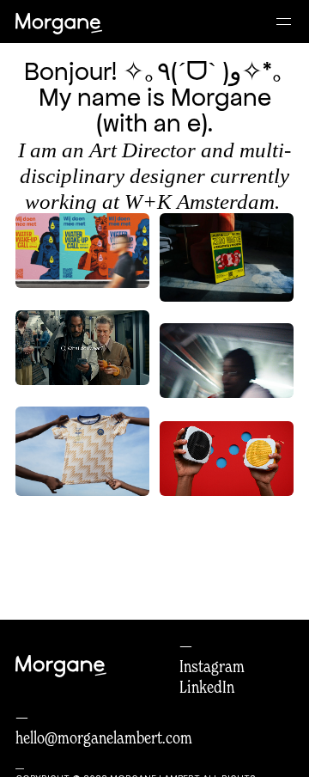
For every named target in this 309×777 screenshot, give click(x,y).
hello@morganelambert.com (103, 737)
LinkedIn (206, 686)
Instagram (212, 666)
